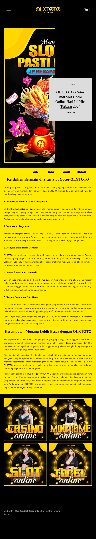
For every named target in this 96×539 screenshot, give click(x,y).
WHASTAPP (82, 172)
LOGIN (35, 172)
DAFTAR (71, 112)
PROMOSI (66, 172)
